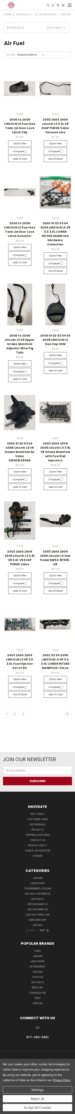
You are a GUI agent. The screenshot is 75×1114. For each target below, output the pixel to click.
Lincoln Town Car (37, 914)
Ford (37, 951)
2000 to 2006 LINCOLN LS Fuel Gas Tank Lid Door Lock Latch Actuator (19, 229)
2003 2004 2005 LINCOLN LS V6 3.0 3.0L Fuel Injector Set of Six (19, 661)
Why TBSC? (38, 814)
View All (38, 1003)
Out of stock (55, 158)
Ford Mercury (37, 920)
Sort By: (11, 55)
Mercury (37, 987)
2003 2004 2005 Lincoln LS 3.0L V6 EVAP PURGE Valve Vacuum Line (55, 126)
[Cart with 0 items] (63, 5)
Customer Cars (37, 819)
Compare (18, 151)
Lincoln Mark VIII (37, 909)
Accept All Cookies (37, 1107)
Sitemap (37, 856)
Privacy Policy (37, 845)
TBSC (37, 998)
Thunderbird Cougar (37, 888)
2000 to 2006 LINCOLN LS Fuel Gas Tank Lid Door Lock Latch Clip (19, 126)
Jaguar (37, 878)
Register (44, 850)
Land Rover (37, 883)
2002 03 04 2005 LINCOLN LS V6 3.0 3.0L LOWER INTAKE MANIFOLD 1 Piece (55, 661)
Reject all (37, 1098)
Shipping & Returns (38, 835)
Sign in (29, 850)
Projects (37, 829)
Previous (6, 1110)
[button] (36, 28)
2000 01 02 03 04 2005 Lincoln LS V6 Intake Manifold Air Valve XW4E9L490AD (20, 451)
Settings (37, 1090)
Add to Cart (20, 158)
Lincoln (37, 925)
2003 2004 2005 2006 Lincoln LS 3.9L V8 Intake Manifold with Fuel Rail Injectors (55, 451)
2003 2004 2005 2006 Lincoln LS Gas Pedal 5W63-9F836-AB (55, 558)
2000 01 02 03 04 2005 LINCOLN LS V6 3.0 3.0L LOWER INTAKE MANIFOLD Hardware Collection (55, 233)
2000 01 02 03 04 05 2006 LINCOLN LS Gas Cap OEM (55, 340)
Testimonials (37, 824)
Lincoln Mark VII (37, 904)
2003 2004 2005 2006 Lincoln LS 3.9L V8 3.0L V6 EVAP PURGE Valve (20, 558)
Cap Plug (37, 977)
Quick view (19, 143)
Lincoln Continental (38, 893)
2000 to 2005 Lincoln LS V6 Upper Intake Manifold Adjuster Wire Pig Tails (20, 344)
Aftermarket (37, 966)
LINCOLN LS (37, 982)
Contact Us (37, 840)
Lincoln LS (37, 899)
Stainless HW (37, 992)
